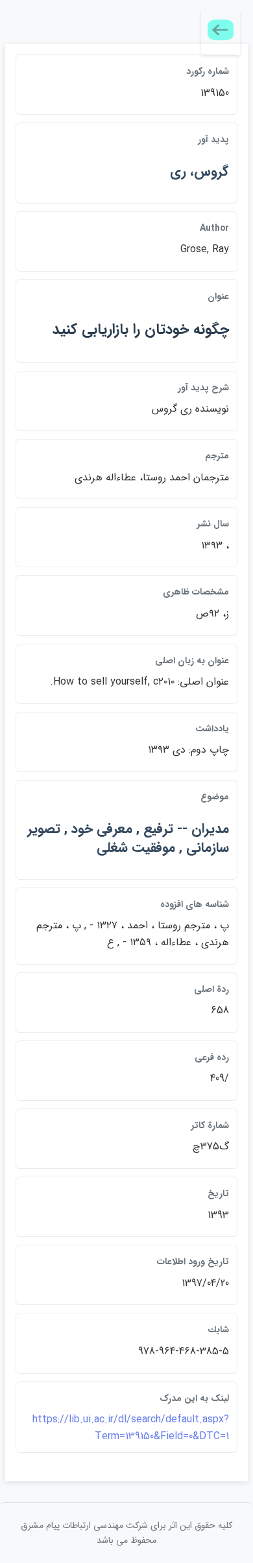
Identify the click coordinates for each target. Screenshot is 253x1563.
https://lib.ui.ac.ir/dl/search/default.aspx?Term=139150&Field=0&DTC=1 (130, 1427)
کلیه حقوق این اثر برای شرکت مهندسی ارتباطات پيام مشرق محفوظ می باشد (126, 1532)
